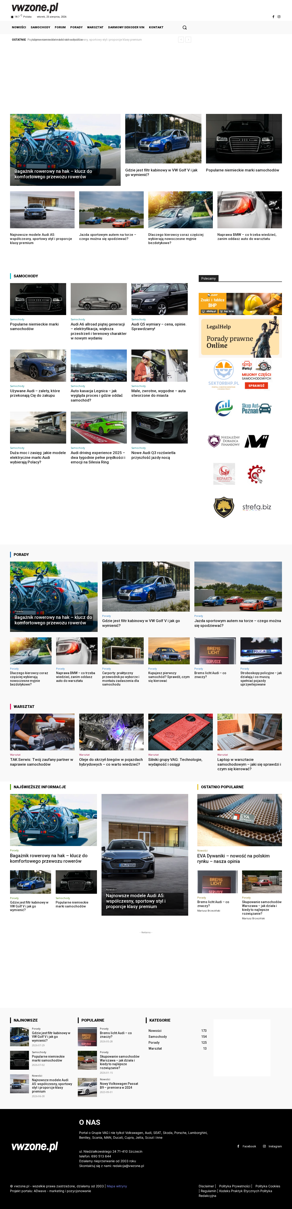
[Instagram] (279, 17)
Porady (19, 611)
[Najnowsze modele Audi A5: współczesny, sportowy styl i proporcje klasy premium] (42, 209)
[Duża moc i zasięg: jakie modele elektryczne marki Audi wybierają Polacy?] (38, 428)
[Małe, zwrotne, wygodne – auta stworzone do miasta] (159, 365)
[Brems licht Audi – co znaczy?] (215, 650)
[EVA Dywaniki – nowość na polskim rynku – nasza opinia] (239, 820)
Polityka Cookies (267, 1186)
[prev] (181, 39)
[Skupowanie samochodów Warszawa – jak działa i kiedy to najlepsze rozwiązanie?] (262, 881)
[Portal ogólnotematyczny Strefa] (257, 522)
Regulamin (208, 1191)
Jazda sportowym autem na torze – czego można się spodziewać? (107, 237)
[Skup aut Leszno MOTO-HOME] (257, 456)
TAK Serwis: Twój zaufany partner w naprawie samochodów (41, 761)
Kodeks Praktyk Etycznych (239, 1191)
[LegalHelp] (240, 356)
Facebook (249, 1146)
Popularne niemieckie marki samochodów (242, 170)
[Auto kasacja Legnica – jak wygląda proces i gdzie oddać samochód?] (99, 365)
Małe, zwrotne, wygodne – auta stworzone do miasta (158, 393)
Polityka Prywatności (235, 1186)
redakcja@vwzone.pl (128, 1166)
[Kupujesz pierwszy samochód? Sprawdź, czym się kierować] (169, 650)
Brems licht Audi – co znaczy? (116, 1035)
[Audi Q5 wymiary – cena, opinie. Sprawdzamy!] (159, 299)
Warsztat (15, 754)
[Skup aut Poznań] (257, 423)
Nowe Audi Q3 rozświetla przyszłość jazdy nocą (153, 455)
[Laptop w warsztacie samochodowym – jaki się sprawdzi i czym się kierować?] (249, 732)
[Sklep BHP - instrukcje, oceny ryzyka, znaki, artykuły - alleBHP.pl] (240, 314)
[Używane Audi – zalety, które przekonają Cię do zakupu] (38, 365)
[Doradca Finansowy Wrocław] (224, 522)
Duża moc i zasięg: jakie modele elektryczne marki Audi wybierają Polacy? (38, 457)
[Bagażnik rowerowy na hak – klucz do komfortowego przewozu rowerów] (65, 150)
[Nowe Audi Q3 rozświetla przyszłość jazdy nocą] (159, 428)
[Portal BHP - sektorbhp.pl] (224, 389)
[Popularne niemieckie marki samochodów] (244, 138)
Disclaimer (206, 1186)
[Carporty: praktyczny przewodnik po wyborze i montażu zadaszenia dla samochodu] (123, 650)
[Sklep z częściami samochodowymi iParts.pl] (257, 389)
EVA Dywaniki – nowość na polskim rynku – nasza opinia (233, 858)
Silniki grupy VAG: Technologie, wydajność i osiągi (175, 761)
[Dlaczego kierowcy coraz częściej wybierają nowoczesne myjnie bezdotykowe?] (180, 209)
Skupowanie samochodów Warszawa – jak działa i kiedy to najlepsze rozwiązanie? (262, 907)
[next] (188, 39)
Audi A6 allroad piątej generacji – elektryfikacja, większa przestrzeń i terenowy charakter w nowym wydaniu (99, 331)
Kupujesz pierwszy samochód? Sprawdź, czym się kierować (169, 677)
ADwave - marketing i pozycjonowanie (62, 1191)
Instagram (275, 1146)
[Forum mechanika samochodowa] (257, 489)
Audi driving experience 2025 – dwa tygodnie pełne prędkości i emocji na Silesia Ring (98, 457)
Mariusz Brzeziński (208, 910)
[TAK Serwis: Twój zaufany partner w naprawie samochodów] (42, 732)
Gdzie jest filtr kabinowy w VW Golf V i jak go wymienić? (161, 172)
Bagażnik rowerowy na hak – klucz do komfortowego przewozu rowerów (49, 858)
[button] (184, 27)
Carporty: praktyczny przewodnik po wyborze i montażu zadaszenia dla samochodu (120, 678)
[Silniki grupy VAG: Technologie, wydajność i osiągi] (180, 732)
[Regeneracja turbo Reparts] (224, 489)
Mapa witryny (117, 1186)
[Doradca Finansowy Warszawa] (224, 456)
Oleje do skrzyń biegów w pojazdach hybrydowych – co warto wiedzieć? (111, 761)
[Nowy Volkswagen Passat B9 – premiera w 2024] (87, 1087)
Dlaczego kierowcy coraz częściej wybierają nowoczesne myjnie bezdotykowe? (175, 239)
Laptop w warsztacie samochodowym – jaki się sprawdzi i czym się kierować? (249, 764)
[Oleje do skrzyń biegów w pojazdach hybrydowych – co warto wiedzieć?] (111, 732)
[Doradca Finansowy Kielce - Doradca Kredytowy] (224, 423)
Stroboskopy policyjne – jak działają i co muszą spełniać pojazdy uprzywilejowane (261, 678)
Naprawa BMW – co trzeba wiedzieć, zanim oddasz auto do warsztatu (246, 237)
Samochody (17, 319)
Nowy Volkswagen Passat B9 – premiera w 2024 (119, 1085)
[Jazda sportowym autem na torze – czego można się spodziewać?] (111, 209)
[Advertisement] (146, 80)
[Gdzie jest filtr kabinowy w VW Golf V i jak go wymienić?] (163, 138)
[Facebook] (273, 17)
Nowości (111, 889)
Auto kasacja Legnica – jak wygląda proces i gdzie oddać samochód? (97, 395)
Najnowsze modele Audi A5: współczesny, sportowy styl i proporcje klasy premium (84, 39)
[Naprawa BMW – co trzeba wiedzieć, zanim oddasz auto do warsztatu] (249, 209)
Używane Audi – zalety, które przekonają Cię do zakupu (35, 393)
